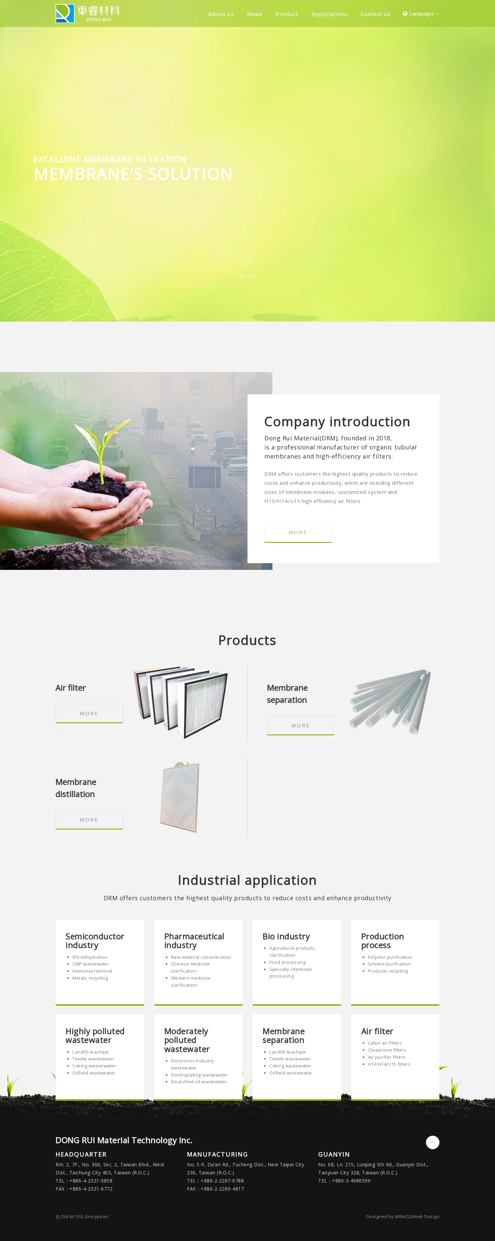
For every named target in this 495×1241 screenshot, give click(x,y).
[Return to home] (88, 13)
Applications (329, 14)
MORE (298, 532)
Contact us (375, 14)
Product (287, 14)
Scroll (247, 275)
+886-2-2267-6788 (222, 1180)
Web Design (426, 1216)
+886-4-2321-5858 (90, 1180)
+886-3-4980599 (351, 1180)
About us (221, 14)
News (254, 14)
